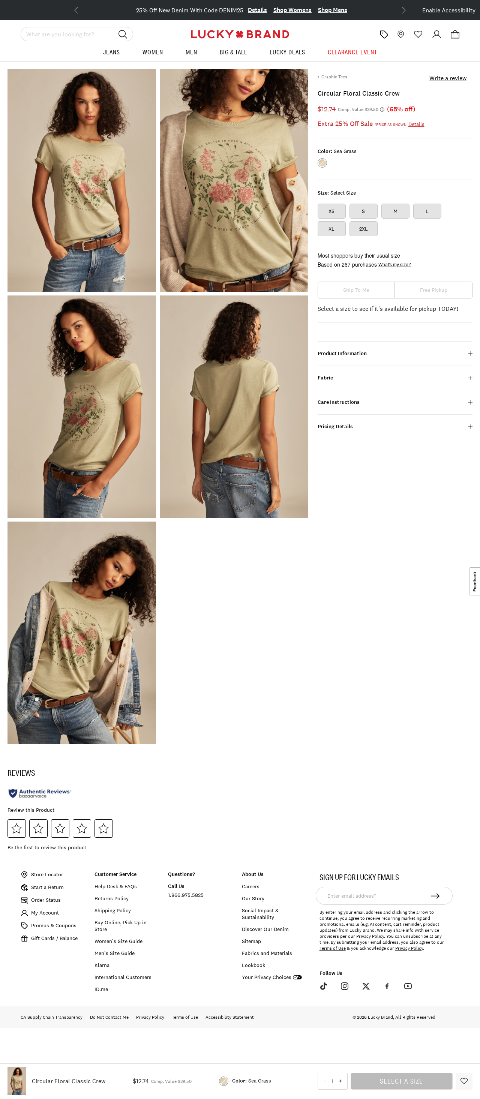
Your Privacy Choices (266, 977)
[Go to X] (366, 986)
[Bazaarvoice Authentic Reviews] (40, 793)
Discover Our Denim (265, 929)
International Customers (123, 977)
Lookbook (253, 965)
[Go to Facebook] (387, 986)
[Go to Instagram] (344, 986)
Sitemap (251, 941)
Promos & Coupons (53, 925)
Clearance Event (352, 52)
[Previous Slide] (82, 9)
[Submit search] (123, 34)
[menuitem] (111, 54)
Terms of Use (333, 948)
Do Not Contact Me (109, 1017)
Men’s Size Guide (114, 953)
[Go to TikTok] (324, 986)
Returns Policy (111, 898)
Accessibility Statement (230, 1017)
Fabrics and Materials (267, 953)
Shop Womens (292, 10)
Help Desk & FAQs (115, 886)
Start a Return (47, 887)
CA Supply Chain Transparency (51, 1017)
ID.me (101, 989)
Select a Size (401, 1081)
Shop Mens (332, 10)
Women (152, 52)
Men (191, 52)
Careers (251, 886)
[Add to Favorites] (464, 1081)
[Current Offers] (384, 34)
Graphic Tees (334, 77)
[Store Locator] (400, 34)
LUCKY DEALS (287, 52)
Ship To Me (356, 289)
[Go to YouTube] (408, 986)
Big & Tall (233, 52)
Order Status (46, 900)
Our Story (253, 898)
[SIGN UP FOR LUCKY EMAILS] (435, 896)
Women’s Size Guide (118, 941)
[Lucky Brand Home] (240, 34)
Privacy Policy (409, 948)
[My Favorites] (418, 34)
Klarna (102, 965)
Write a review (447, 78)
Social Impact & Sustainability (260, 914)
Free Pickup (433, 289)
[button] (455, 34)
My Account (45, 912)
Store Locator (47, 874)
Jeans (111, 52)
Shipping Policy (112, 910)
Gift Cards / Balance (54, 938)
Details (257, 10)
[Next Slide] (397, 9)
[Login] (436, 34)
